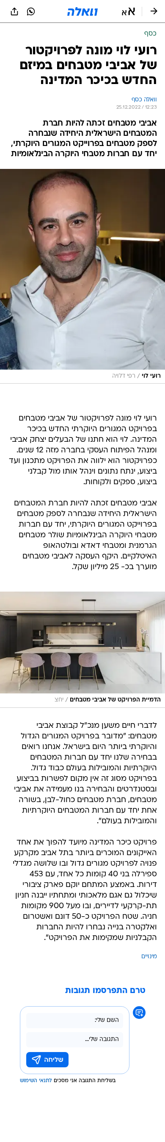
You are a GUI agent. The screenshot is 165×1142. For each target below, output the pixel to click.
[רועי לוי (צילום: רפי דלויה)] (82, 276)
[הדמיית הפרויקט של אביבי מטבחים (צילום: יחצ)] (82, 650)
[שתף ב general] (14, 11)
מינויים (149, 957)
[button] (128, 11)
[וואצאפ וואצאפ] (31, 11)
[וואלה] (82, 11)
